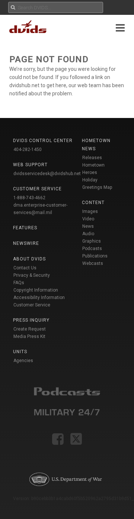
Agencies (23, 360)
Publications (95, 256)
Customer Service (31, 305)
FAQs (18, 282)
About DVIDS (29, 259)
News (88, 226)
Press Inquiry (31, 320)
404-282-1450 (27, 149)
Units (20, 351)
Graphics (91, 241)
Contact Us (24, 267)
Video (88, 218)
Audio (88, 233)
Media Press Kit (29, 336)
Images (90, 211)
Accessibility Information (39, 297)
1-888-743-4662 (29, 197)
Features (25, 227)
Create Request (29, 329)
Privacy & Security (31, 275)
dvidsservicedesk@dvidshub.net (47, 173)
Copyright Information (35, 290)
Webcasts (92, 263)
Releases (92, 157)
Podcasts (92, 248)
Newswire (26, 243)
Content (93, 202)
